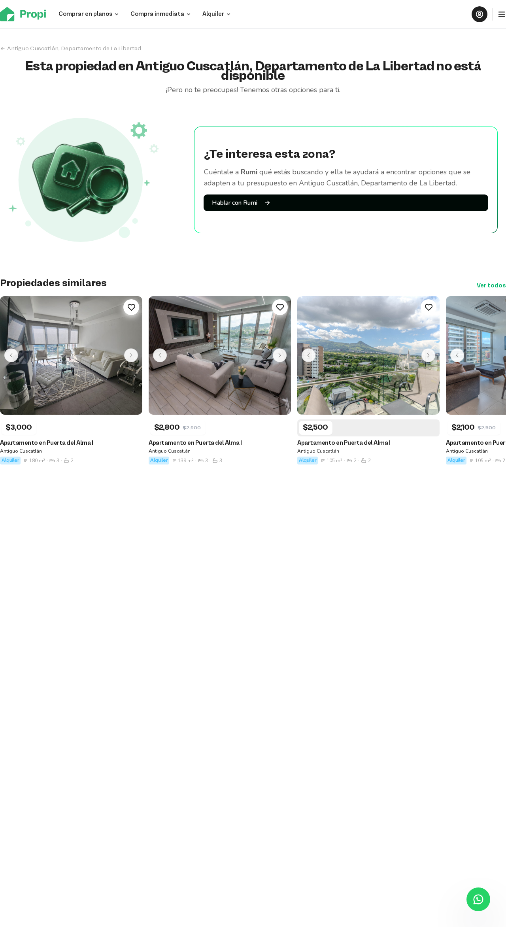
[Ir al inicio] (25, 14)
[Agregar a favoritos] (131, 307)
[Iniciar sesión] (479, 14)
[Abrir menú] (501, 14)
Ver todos (491, 286)
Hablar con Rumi (234, 202)
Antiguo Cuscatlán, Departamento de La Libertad (74, 48)
